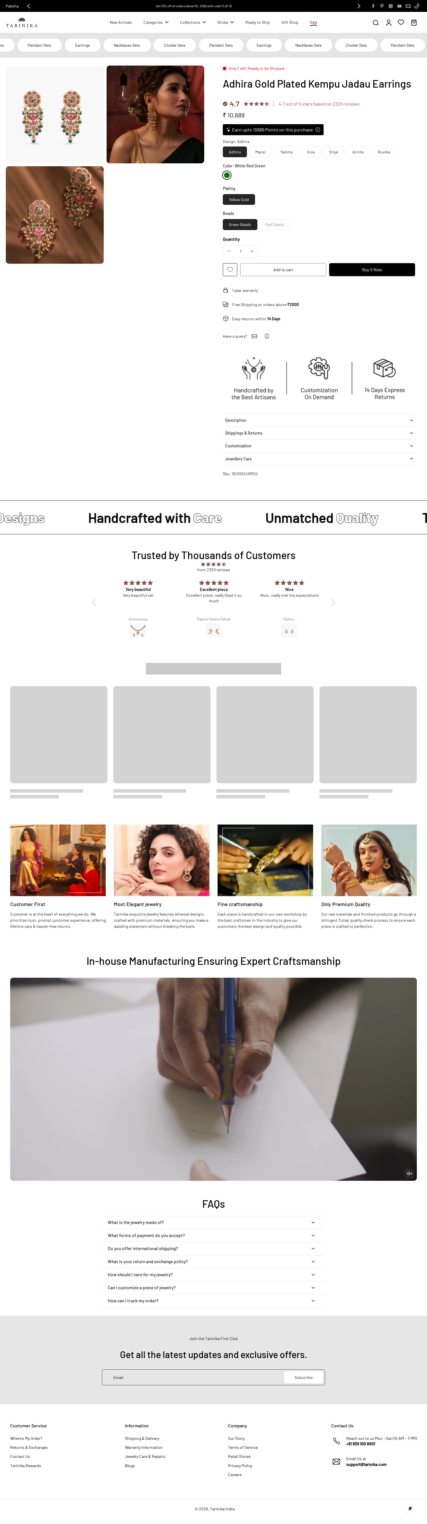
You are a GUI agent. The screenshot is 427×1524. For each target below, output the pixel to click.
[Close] (309, 715)
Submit (264, 803)
